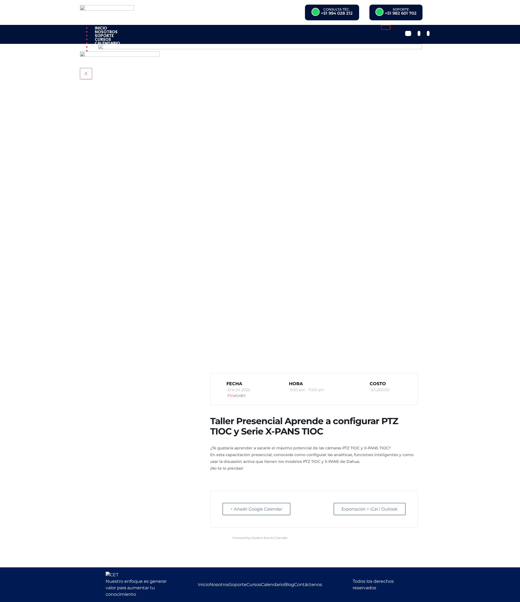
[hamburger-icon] (385, 27)
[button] (332, 12)
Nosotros (106, 32)
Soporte (104, 35)
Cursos (103, 39)
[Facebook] (408, 33)
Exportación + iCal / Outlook (370, 509)
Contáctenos (110, 50)
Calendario (107, 43)
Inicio (101, 28)
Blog (100, 47)
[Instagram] (419, 33)
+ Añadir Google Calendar (256, 509)
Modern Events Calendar (269, 538)
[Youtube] (428, 33)
